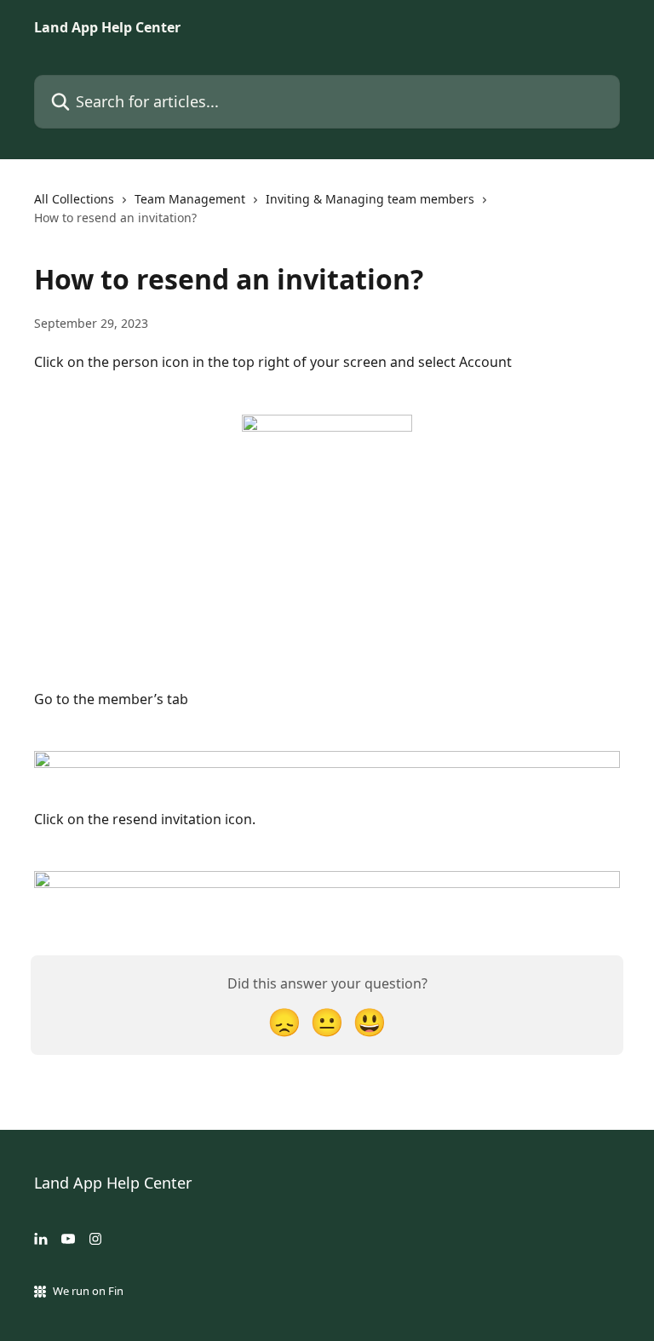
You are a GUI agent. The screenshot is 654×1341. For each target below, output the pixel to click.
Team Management (190, 199)
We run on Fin (88, 1290)
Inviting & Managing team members (370, 199)
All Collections (74, 199)
